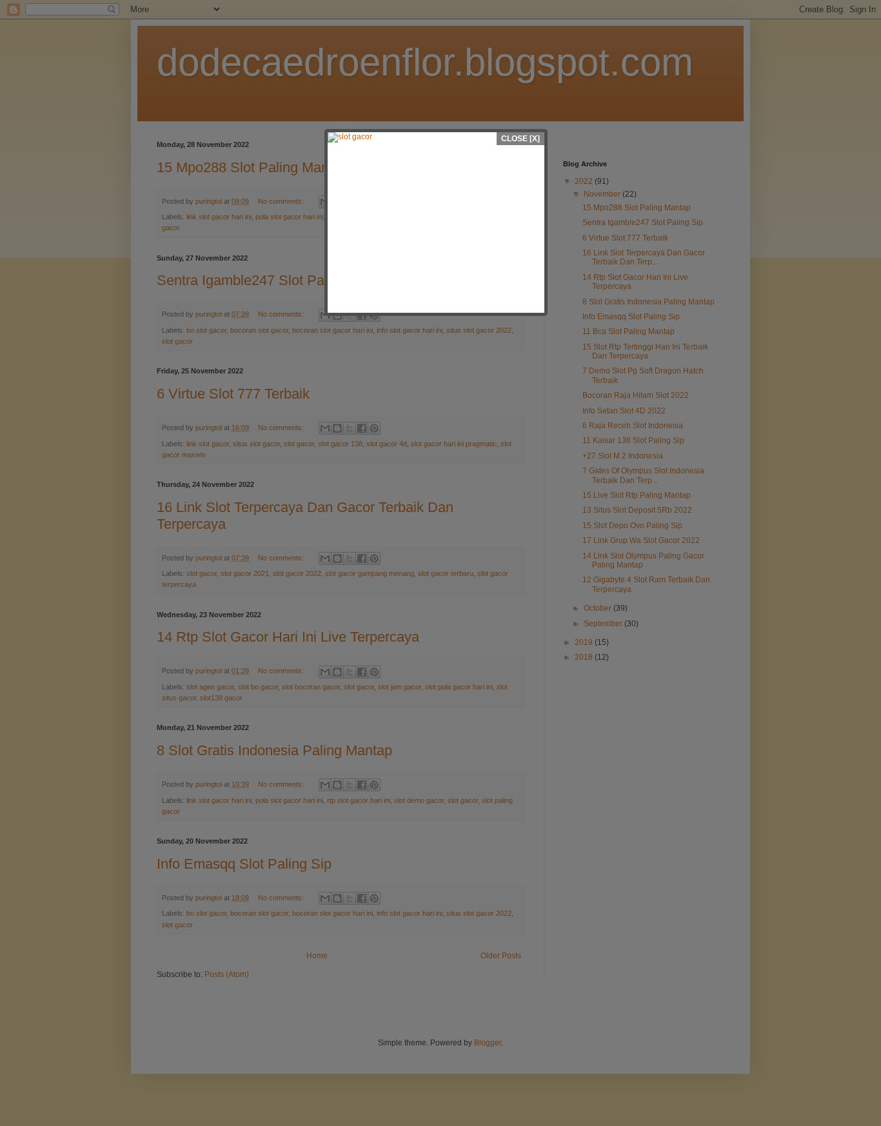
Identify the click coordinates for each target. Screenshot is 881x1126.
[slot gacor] (436, 137)
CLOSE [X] (520, 138)
